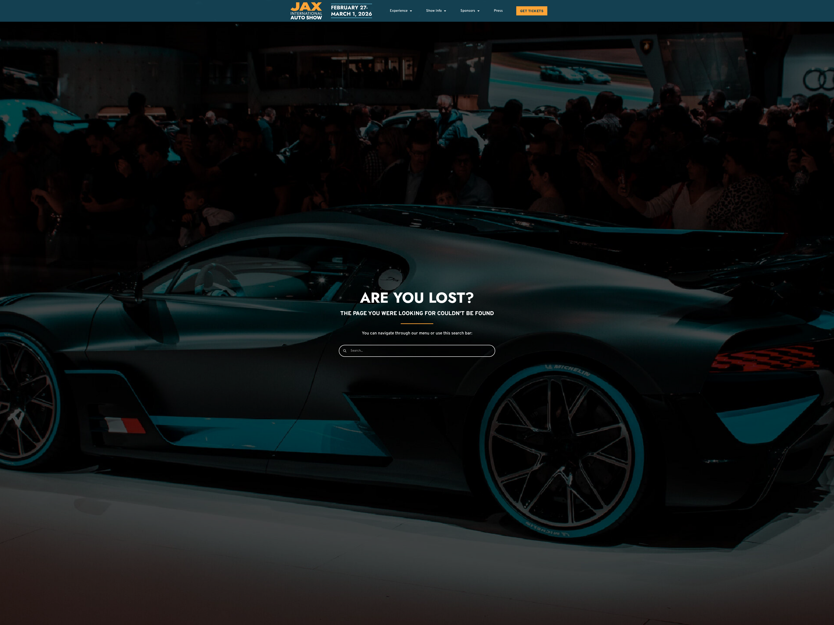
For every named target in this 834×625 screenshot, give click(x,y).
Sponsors (467, 11)
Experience (399, 11)
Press (498, 11)
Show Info (434, 11)
